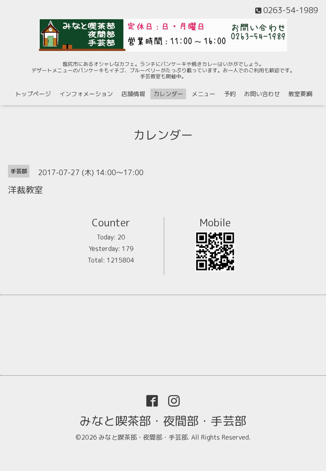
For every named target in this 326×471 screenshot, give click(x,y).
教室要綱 (300, 94)
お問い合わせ (262, 94)
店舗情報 (133, 94)
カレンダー (168, 94)
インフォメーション (86, 94)
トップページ (33, 94)
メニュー (203, 94)
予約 (230, 94)
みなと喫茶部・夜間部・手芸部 (163, 421)
